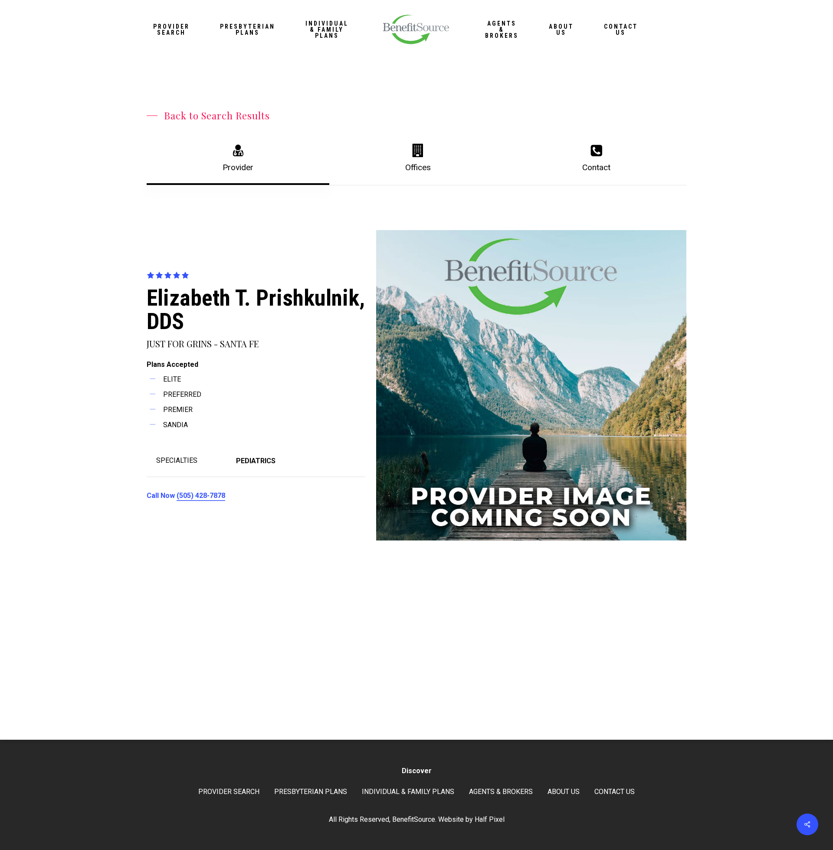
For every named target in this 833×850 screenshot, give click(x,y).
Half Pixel (490, 819)
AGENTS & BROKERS (501, 791)
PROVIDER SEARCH (228, 791)
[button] (208, 115)
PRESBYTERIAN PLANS (310, 791)
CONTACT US (614, 791)
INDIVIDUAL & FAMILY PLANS (408, 791)
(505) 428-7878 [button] (201, 495)
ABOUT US (564, 791)
